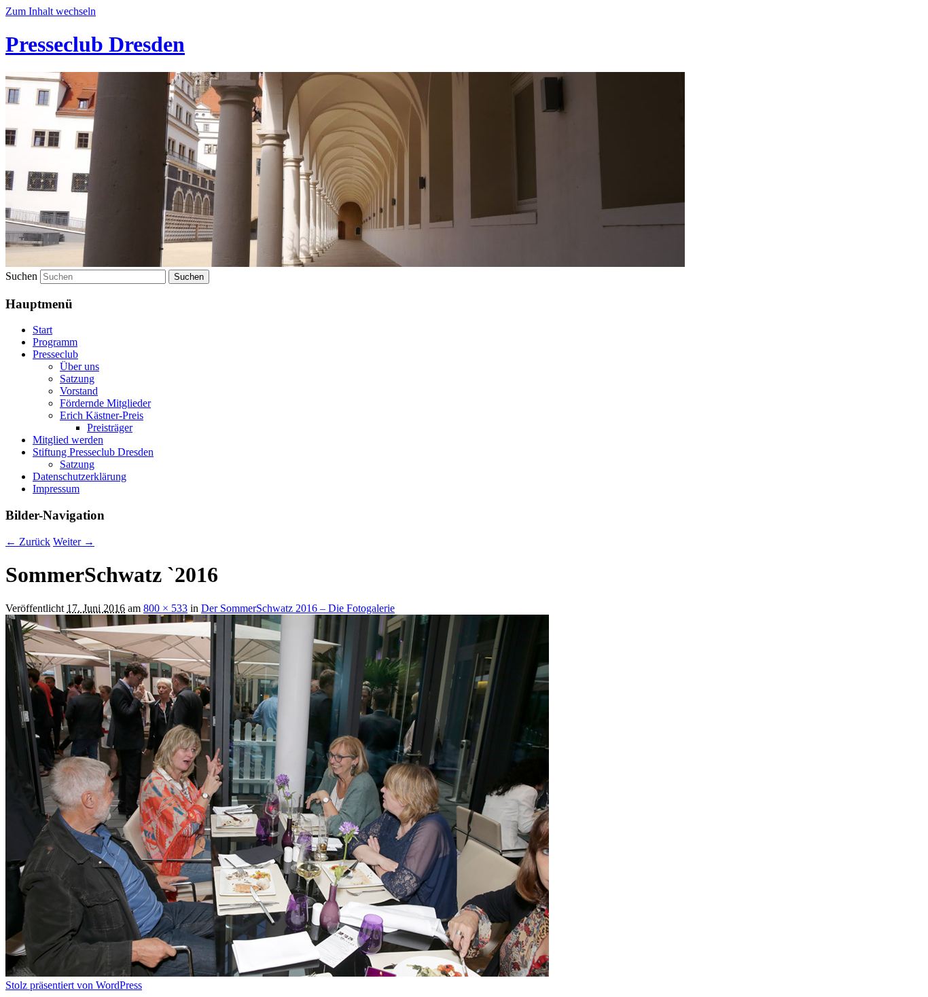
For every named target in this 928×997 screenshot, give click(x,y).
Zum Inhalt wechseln (50, 11)
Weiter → (73, 541)
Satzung (77, 378)
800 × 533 (165, 608)
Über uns (79, 366)
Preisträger (109, 427)
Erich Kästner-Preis (101, 415)
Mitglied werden (68, 440)
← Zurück (27, 541)
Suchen (21, 276)
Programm (55, 342)
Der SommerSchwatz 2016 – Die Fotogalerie (298, 608)
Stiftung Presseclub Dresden (93, 452)
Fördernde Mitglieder (105, 403)
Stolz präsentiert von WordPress (73, 985)
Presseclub (55, 354)
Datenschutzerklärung (79, 476)
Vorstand (79, 391)
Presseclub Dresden (95, 44)
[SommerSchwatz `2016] (277, 973)
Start (42, 330)
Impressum (56, 488)
